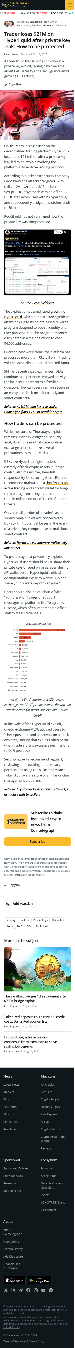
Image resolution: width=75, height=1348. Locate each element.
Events (45, 1195)
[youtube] (43, 1291)
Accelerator (48, 1176)
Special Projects (13, 1191)
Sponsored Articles (15, 1168)
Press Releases (13, 1176)
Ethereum (9, 1107)
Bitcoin (7, 1099)
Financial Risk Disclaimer (12, 1266)
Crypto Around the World (53, 1139)
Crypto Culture (50, 1129)
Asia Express (49, 1114)
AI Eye (45, 1122)
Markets (8, 1092)
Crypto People (50, 1099)
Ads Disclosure (13, 1256)
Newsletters (11, 1241)
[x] (5, 1291)
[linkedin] (13, 1291)
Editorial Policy (36, 866)
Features (46, 1092)
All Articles (48, 1084)
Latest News (11, 54)
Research (9, 1183)
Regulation (10, 1129)
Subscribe (37, 841)
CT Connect (48, 1210)
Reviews (46, 1148)
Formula (46, 1168)
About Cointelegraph (12, 1232)
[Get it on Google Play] (39, 1280)
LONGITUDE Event (53, 1202)
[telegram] (20, 1291)
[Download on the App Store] (14, 1280)
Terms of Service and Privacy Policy (23, 1341)
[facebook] (28, 1291)
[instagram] (35, 1291)
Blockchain (10, 1122)
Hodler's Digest (51, 1107)
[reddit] (50, 1291)
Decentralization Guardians (51, 1185)
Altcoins (8, 1114)
